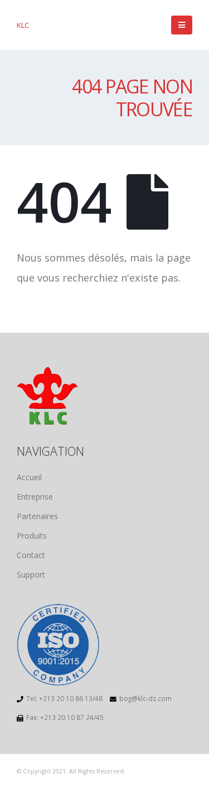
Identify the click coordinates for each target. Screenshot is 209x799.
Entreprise (35, 496)
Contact (31, 555)
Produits (32, 535)
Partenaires (37, 516)
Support (31, 574)
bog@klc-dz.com (145, 698)
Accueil (29, 477)
